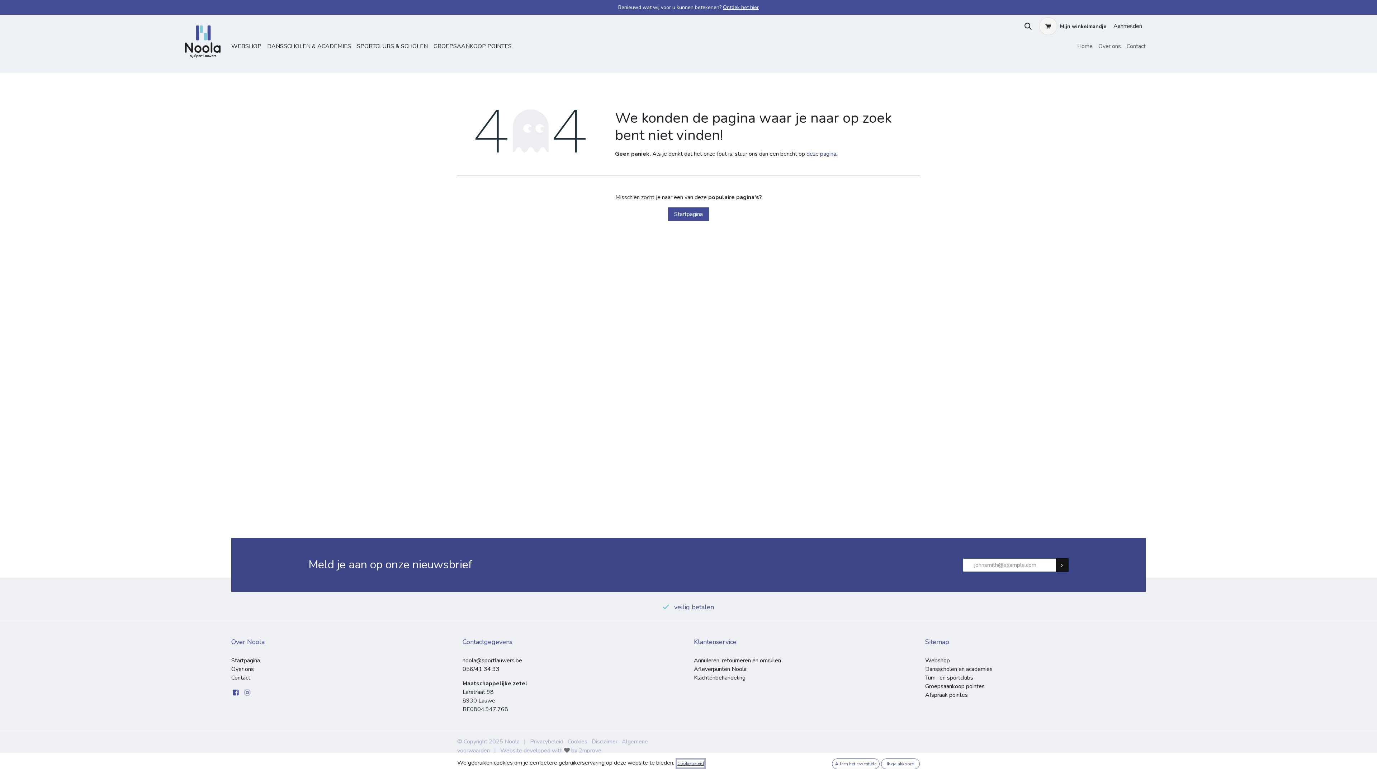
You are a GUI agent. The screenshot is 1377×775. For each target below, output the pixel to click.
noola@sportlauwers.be (492, 660)
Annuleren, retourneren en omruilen (737, 660)
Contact (240, 678)
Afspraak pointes (946, 695)
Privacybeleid (546, 742)
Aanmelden (1127, 26)
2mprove (590, 751)
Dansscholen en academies (959, 669)
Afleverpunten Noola (720, 669)
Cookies (577, 742)
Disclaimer (604, 742)
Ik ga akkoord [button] (900, 764)
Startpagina (688, 214)
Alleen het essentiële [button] (855, 764)
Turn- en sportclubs (949, 678)
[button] (1026, 26)
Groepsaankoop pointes (473, 46)
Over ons (242, 669)
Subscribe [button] (1065, 565)
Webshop (246, 46)
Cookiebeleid (690, 763)
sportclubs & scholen (392, 46)
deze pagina (821, 154)
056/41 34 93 (481, 669)
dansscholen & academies (309, 46)
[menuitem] (1085, 46)
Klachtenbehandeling (720, 678)
